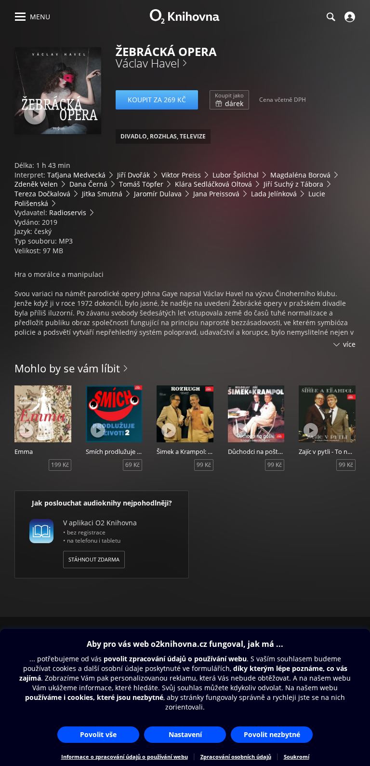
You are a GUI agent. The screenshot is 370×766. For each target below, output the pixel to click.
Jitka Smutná (102, 193)
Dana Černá (88, 184)
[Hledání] (330, 17)
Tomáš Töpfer (141, 184)
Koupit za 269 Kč (157, 99)
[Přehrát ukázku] (35, 114)
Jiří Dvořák (133, 174)
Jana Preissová (216, 193)
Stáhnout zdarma (93, 559)
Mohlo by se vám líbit (67, 368)
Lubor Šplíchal (235, 174)
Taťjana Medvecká (76, 174)
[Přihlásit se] (348, 17)
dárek (229, 100)
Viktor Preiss (181, 174)
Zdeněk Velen (36, 184)
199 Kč (60, 465)
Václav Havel (147, 63)
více (349, 344)
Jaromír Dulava (158, 193)
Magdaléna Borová (300, 174)
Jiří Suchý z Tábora (293, 184)
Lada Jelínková (274, 193)
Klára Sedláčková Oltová (213, 184)
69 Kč (132, 465)
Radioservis (67, 212)
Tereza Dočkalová (42, 193)
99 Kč (204, 465)
